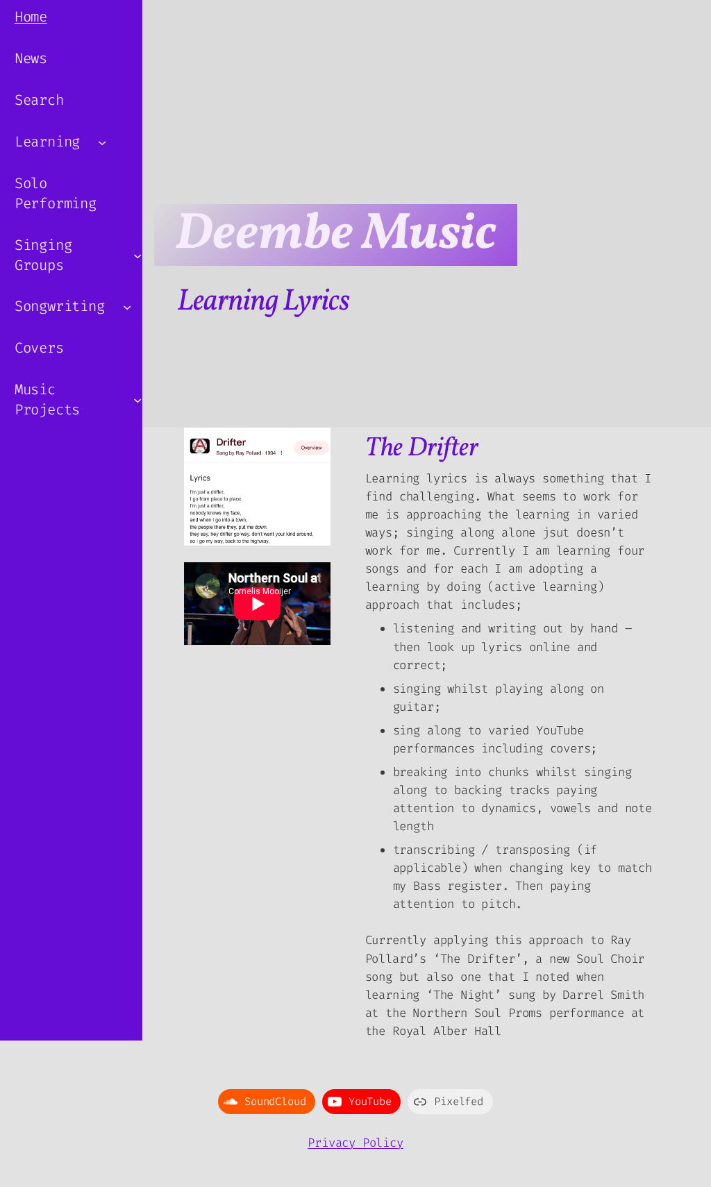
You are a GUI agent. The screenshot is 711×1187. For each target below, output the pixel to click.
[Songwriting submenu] (127, 307)
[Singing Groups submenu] (137, 255)
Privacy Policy (355, 1143)
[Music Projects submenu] (137, 400)
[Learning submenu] (102, 141)
